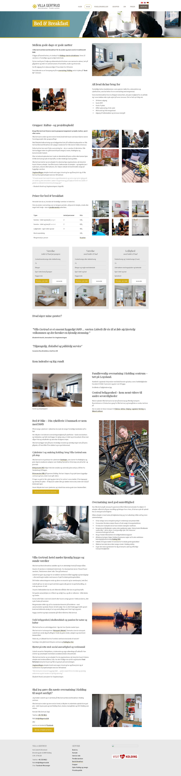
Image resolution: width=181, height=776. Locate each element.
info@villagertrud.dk (42, 718)
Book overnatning (43, 730)
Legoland (135, 409)
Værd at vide (76, 756)
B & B (88, 7)
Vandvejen (63, 460)
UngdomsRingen (37, 172)
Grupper (115, 7)
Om (124, 7)
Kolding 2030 (116, 539)
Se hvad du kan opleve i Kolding (46, 492)
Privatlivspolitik (77, 770)
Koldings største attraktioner (69, 56)
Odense (117, 409)
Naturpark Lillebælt (59, 630)
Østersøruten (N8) (38, 473)
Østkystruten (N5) (38, 468)
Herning (141, 409)
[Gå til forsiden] (50, 6)
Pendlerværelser (101, 7)
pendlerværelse (54, 207)
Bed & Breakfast (77, 762)
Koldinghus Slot (68, 642)
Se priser (83, 238)
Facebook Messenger (43, 765)
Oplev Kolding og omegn (80, 767)
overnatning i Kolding (65, 70)
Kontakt (75, 753)
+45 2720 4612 (42, 715)
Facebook (50, 725)
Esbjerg (128, 409)
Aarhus (123, 409)
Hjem (80, 7)
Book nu (143, 7)
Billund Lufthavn (97, 411)
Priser (132, 7)
